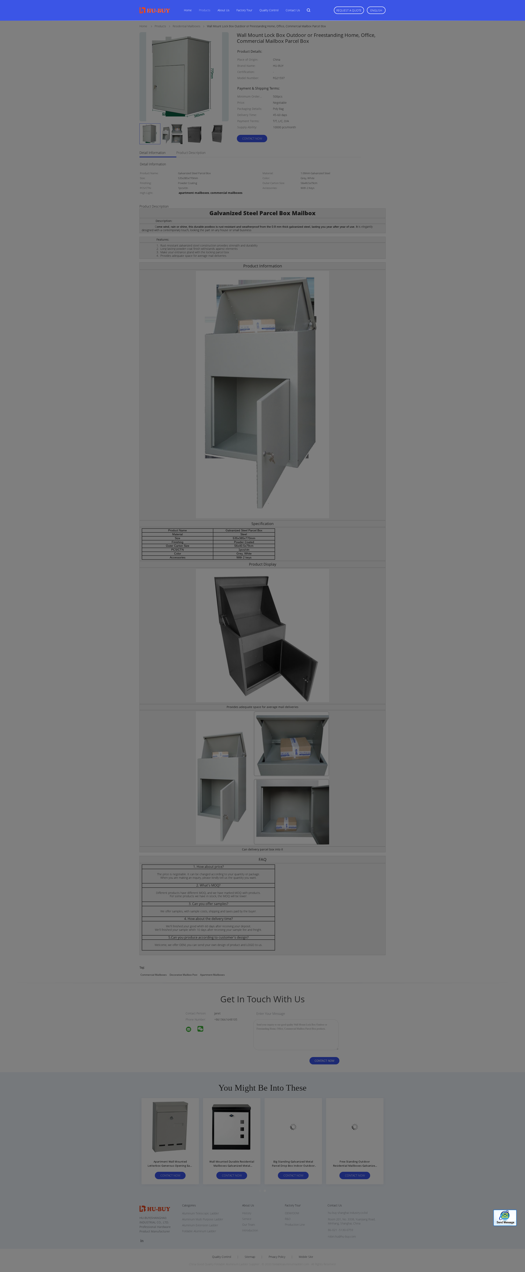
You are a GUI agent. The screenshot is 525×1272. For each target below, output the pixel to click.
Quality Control (268, 10)
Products (204, 10)
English (376, 10)
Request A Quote (349, 10)
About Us (223, 10)
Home (188, 10)
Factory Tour (244, 10)
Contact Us (293, 10)
